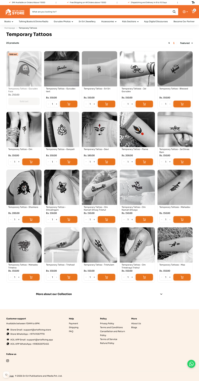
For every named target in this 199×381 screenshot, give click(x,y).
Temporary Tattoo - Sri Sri (97, 88)
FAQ (71, 331)
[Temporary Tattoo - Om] (24, 129)
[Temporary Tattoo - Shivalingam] (61, 187)
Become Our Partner (184, 21)
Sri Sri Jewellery (87, 21)
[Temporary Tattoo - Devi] (99, 129)
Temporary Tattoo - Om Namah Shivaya (134, 208)
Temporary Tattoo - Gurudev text (60, 90)
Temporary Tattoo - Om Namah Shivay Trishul (96, 208)
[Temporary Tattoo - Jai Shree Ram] (175, 129)
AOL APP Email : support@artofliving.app (31, 339)
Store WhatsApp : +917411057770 (27, 334)
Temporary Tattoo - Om (20, 149)
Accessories (107, 21)
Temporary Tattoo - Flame (135, 149)
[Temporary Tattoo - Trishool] (61, 245)
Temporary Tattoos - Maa (172, 264)
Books (7, 21)
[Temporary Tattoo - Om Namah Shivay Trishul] (99, 187)
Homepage (9, 28)
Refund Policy (107, 343)
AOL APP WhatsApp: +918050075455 (29, 344)
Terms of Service (108, 339)
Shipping (73, 327)
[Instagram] (7, 360)
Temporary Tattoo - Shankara (23, 207)
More (134, 318)
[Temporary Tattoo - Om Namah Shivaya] (137, 187)
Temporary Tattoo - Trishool (60, 264)
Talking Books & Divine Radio (33, 21)
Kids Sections (129, 21)
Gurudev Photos (62, 21)
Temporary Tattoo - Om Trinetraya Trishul (134, 266)
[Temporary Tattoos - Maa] (175, 245)
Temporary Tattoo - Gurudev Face (23, 90)
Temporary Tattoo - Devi (96, 149)
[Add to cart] (68, 104)
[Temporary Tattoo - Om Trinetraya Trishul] (137, 245)
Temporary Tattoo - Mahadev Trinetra (23, 266)
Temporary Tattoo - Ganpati (60, 149)
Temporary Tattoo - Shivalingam (56, 208)
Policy (103, 318)
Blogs (134, 327)
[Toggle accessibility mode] (193, 2)
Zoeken (174, 11)
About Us (136, 323)
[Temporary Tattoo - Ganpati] (61, 129)
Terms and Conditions (111, 327)
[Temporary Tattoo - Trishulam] (99, 245)
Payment (73, 323)
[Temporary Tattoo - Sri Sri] (99, 68)
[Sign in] (185, 11)
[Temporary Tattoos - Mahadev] (175, 187)
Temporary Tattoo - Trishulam (99, 264)
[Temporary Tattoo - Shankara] (24, 187)
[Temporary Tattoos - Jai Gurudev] (137, 68)
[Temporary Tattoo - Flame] (137, 129)
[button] (56, 104)
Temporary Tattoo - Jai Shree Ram (174, 150)
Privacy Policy (107, 323)
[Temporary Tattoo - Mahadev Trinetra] (24, 245)
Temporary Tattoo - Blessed (173, 88)
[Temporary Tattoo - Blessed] (175, 68)
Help (71, 318)
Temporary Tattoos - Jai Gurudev (134, 90)
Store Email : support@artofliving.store (30, 329)
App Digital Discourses (156, 21)
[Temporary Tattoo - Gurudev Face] (24, 68)
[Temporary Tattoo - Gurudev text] (61, 68)
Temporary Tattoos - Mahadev (174, 207)
